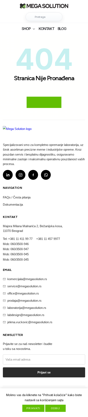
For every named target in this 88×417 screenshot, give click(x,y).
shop (26, 28)
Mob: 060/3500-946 (16, 244)
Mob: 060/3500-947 (16, 249)
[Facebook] (33, 175)
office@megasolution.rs (23, 293)
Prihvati (33, 408)
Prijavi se (44, 372)
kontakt (46, 28)
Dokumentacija (13, 204)
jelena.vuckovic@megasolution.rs (29, 322)
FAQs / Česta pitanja (16, 197)
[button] (44, 17)
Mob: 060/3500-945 (16, 254)
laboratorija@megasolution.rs (26, 307)
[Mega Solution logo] (17, 131)
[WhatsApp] (46, 175)
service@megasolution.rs (24, 286)
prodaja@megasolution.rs (24, 300)
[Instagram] (20, 175)
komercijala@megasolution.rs (27, 279)
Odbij (55, 408)
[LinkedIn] (8, 175)
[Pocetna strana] (44, 6)
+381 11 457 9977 (48, 239)
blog (62, 28)
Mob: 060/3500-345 (16, 259)
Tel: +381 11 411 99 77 (18, 239)
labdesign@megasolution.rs (25, 315)
